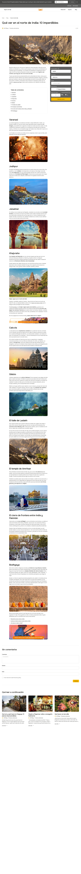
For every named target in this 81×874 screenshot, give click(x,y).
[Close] (77, 2)
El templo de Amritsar (17, 106)
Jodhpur (14, 94)
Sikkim (13, 102)
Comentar (76, 681)
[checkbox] (2, 677)
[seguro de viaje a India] (28, 320)
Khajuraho (14, 98)
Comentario (4, 654)
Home (3, 18)
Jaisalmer (14, 96)
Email (3, 671)
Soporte (70, 9)
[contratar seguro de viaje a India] (28, 632)
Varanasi (14, 92)
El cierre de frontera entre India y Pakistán (22, 109)
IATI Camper (75, 5)
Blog (76, 9)
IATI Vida (69, 5)
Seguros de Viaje (7, 9)
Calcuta (13, 100)
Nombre (3, 665)
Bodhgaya (14, 111)
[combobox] (61, 2)
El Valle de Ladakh (16, 104)
